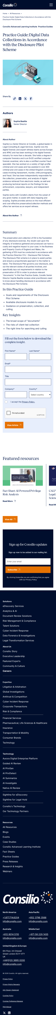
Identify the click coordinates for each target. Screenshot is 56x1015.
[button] (50, 5)
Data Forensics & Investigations (19, 635)
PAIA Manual (7, 1007)
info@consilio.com (12, 921)
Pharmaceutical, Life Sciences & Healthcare (25, 723)
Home (5, 13)
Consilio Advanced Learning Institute (22, 846)
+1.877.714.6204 (11, 917)
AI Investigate (10, 783)
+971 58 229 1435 (38, 934)
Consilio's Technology (14, 806)
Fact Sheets (9, 851)
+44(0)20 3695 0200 (14, 960)
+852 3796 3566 (37, 917)
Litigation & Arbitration (14, 686)
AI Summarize (10, 778)
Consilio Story (10, 651)
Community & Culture (14, 666)
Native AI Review (11, 788)
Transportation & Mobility (16, 732)
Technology (9, 742)
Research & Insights (13, 866)
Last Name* (34, 351)
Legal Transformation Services (18, 640)
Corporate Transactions (15, 706)
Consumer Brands (12, 737)
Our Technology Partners (15, 811)
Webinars (7, 871)
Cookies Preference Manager (13, 1001)
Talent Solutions (11, 625)
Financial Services (12, 718)
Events (6, 837)
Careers (7, 671)
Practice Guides (11, 856)
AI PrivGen (8, 768)
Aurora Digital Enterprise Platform (20, 758)
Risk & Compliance (12, 711)
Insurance (8, 728)
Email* (7, 363)
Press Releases (10, 861)
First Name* (10, 351)
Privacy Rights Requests (11, 984)
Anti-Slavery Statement (11, 990)
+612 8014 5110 (11, 934)
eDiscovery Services (13, 606)
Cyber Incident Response (15, 630)
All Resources (15, 13)
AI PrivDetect (9, 773)
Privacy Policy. (28, 402)
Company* (9, 389)
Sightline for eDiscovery (15, 794)
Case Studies (9, 841)
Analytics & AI (10, 611)
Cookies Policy (8, 996)
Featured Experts (11, 661)
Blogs (5, 832)
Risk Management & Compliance (19, 620)
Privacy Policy (31, 580)
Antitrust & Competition (15, 696)
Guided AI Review (12, 763)
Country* (33, 389)
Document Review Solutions (17, 616)
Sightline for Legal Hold (15, 799)
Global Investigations (13, 691)
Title (7, 376)
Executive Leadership (14, 656)
